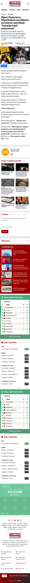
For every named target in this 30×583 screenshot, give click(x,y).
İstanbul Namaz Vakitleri (6, 558)
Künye (24, 527)
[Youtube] (15, 520)
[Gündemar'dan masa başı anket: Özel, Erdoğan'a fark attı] (22, 200)
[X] (9, 520)
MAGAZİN (25, 10)
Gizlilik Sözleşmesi (12, 527)
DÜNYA (25, 523)
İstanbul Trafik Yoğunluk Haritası (20, 558)
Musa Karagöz (14, 151)
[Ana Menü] (2, 4)
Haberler (3, 14)
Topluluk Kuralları (11, 529)
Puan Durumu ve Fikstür (6, 564)
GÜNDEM (4, 10)
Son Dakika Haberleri (8, 568)
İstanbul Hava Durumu (20, 552)
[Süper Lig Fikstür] (28, 342)
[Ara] (28, 4)
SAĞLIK (10, 525)
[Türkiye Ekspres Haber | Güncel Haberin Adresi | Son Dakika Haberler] (15, 4)
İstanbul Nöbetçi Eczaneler (6, 552)
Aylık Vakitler (5, 513)
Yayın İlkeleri (20, 529)
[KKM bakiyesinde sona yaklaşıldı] (7, 200)
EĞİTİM (5, 527)
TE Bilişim (19, 580)
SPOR (18, 10)
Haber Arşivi (21, 568)
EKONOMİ (4, 525)
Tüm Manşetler (21, 563)
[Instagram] (12, 520)
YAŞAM (14, 525)
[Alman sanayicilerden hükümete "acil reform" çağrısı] (7, 167)
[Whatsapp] (20, 520)
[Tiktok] (18, 520)
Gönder (4, 231)
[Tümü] (28, 241)
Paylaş (4, 65)
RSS (5, 575)
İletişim (20, 527)
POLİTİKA (12, 10)
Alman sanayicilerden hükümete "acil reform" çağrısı (7, 173)
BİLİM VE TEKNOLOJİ (22, 525)
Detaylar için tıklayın (15, 336)
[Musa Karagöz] (5, 152)
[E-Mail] (11, 154)
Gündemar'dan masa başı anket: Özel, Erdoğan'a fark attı (22, 207)
